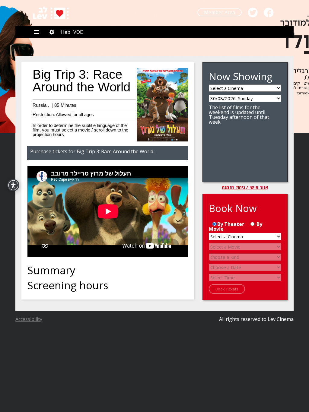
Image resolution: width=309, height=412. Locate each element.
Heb (65, 32)
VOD (78, 32)
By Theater (230, 224)
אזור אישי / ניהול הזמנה (245, 187)
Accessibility (28, 319)
